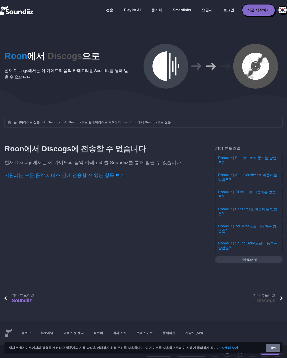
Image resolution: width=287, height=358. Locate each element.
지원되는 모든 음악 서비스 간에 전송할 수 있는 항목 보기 (64, 175)
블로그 (26, 333)
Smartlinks (182, 10)
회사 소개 (119, 333)
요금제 (207, 10)
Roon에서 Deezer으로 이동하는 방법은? (247, 211)
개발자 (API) (194, 333)
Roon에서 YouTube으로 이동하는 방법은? (247, 228)
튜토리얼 (47, 333)
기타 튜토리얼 (249, 259)
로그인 (228, 10)
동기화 (156, 10)
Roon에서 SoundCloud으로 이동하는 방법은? (248, 245)
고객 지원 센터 (73, 333)
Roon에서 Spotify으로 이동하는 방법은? (247, 160)
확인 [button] (273, 347)
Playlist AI (132, 10)
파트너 (98, 333)
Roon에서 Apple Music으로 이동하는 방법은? (247, 177)
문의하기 (169, 333)
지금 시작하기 (258, 10)
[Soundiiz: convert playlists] (8, 333)
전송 (109, 10)
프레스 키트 (144, 333)
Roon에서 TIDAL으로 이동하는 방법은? (247, 194)
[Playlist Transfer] (17, 10)
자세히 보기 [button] (230, 347)
